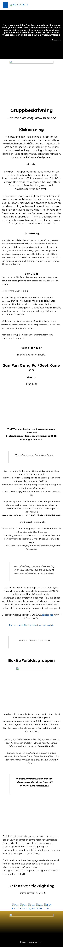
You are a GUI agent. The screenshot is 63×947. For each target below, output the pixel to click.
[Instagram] (31, 906)
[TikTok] (47, 906)
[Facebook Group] (23, 906)
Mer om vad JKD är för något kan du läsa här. (31, 625)
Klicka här (47, 615)
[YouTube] (39, 906)
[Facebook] (15, 906)
